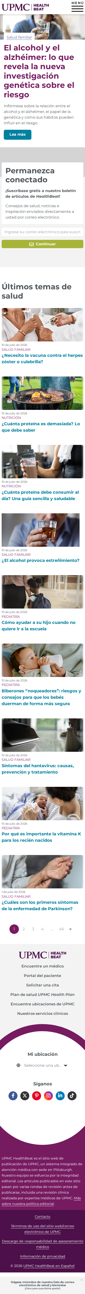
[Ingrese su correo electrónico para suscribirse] (42, 232)
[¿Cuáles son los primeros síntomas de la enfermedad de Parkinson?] (42, 871)
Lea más (17, 134)
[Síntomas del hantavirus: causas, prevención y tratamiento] (42, 735)
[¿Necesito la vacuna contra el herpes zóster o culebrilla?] (42, 324)
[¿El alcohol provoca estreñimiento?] (41, 530)
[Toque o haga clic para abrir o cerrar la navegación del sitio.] (77, 9)
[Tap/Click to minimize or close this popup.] (82, 1279)
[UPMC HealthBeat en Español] (25, 7)
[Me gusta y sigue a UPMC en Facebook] (12, 1095)
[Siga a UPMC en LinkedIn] (60, 1095)
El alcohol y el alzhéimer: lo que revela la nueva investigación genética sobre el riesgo (39, 71)
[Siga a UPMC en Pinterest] (36, 1095)
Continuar (45, 244)
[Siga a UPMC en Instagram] (48, 1095)
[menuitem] (42, 966)
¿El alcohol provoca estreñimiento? (41, 560)
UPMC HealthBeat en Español (49, 1266)
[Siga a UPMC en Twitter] (24, 1095)
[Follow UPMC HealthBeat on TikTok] (72, 1095)
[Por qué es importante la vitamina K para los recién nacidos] (42, 803)
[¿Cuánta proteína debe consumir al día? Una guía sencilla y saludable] (42, 461)
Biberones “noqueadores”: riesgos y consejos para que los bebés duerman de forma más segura (41, 697)
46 (61, 929)
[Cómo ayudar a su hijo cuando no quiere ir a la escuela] (42, 592)
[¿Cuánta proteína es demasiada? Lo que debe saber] (42, 393)
